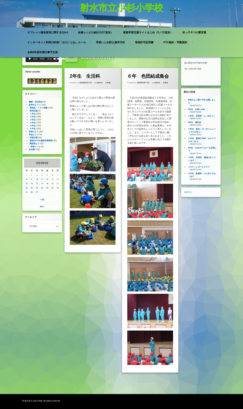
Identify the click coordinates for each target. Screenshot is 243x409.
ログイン (29, 21)
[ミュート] (55, 58)
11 (42, 179)
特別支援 (34, 111)
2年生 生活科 (85, 76)
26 (47, 188)
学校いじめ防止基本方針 (110, 42)
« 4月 (42, 199)
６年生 (165, 83)
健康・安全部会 (36, 102)
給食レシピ (36, 146)
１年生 (33, 114)
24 (37, 188)
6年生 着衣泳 (194, 122)
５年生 (33, 125)
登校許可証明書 (144, 42)
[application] (42, 58)
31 (37, 192)
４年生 (33, 122)
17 (37, 184)
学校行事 (34, 137)
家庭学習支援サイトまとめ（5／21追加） (148, 32)
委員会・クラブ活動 (39, 108)
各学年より (34, 105)
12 (47, 179)
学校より (33, 134)
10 (37, 179)
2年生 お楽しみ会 (196, 109)
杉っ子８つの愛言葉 (194, 32)
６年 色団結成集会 (148, 76)
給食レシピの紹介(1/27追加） (95, 32)
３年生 (33, 120)
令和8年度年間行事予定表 (42, 52)
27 (53, 188)
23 (32, 188)
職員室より (35, 143)
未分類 (32, 149)
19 (47, 184)
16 (32, 184)
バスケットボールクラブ (199, 167)
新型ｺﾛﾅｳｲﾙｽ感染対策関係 (41, 140)
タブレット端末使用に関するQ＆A (47, 32)
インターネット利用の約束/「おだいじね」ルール (56, 42)
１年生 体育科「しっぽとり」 (202, 116)
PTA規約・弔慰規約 (175, 42)
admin (99, 83)
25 (42, 188)
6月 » (42, 206)
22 (27, 188)
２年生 (108, 83)
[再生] (30, 58)
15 (27, 184)
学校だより (34, 131)
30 (32, 192)
